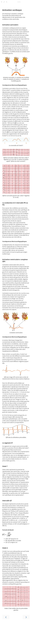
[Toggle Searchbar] (6, 2)
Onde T (4, 466)
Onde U (5, 548)
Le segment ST (7, 443)
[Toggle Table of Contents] (1, 2)
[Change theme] (4, 2)
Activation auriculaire (10, 25)
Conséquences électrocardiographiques (14, 85)
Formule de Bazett (8, 530)
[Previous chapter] (5, 617)
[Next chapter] (26, 617)
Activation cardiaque (12, 10)
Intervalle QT (7, 501)
